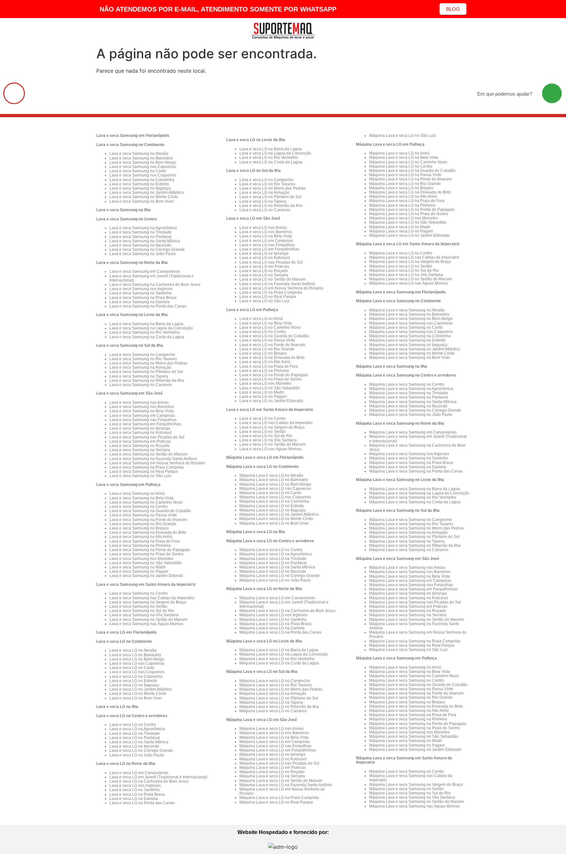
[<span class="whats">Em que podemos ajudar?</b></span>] (552, 93)
